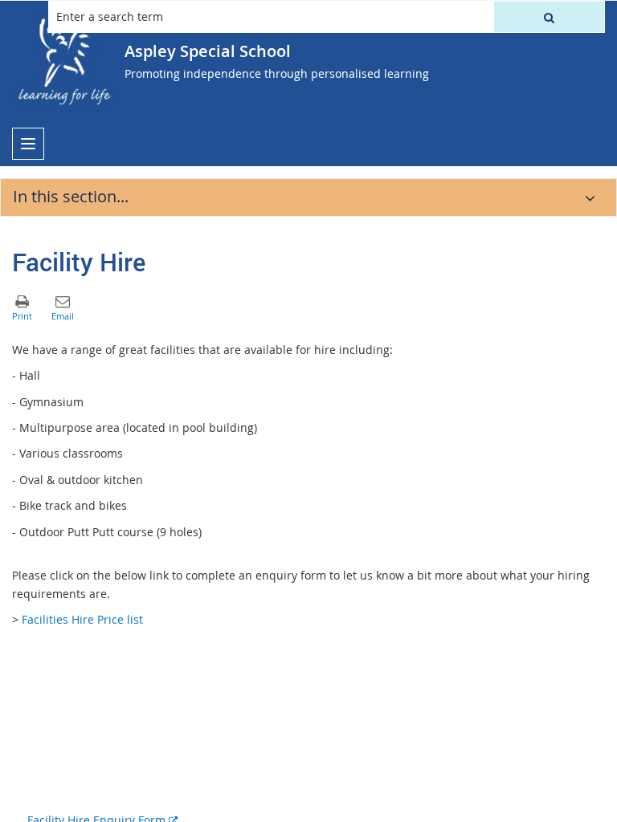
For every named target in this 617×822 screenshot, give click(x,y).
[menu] (28, 144)
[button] (549, 17)
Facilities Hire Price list (82, 619)
